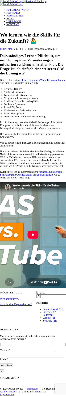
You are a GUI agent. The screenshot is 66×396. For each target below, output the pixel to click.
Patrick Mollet (7, 48)
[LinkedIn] (1, 384)
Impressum (32, 388)
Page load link (7, 394)
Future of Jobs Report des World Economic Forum (39, 80)
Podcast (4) (48, 314)
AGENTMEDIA (8, 391)
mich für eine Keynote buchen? (16, 304)
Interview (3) (49, 312)
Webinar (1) (49, 317)
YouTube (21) (50, 320)
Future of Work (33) (53, 309)
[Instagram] (9, 384)
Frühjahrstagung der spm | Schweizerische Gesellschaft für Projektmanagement (31, 173)
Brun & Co (40, 391)
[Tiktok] (11, 384)
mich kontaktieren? (9, 298)
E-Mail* (4, 359)
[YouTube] (4, 384)
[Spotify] (6, 384)
